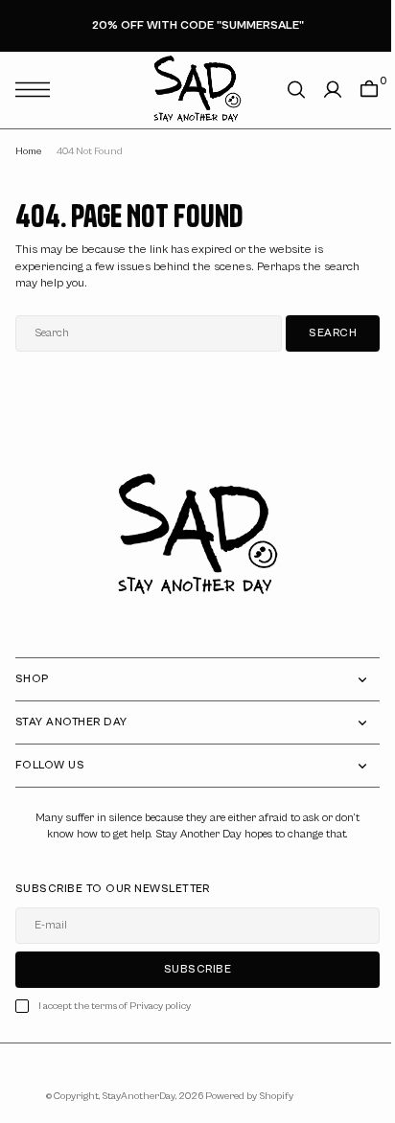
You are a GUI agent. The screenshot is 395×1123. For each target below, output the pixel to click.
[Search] (281, 90)
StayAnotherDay (131, 1096)
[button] (37, 89)
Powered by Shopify (242, 1096)
